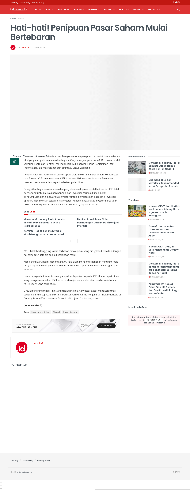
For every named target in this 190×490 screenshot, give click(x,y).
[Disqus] (66, 409)
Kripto (123, 9)
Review (78, 9)
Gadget (108, 9)
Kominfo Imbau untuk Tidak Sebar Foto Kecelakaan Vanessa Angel (161, 231)
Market (137, 9)
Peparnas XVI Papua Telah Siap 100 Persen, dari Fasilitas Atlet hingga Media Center (163, 288)
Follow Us (154, 320)
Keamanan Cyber (40, 312)
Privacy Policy (38, 2)
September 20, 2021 (158, 173)
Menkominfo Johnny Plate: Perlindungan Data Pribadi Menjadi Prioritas (98, 222)
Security (153, 9)
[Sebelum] (70, 241)
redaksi (25, 47)
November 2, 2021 (157, 297)
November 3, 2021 (157, 277)
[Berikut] (75, 241)
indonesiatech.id (24, 472)
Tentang (14, 2)
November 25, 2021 (158, 219)
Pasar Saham (70, 312)
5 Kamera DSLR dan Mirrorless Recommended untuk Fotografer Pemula (163, 183)
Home (38, 9)
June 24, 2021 (40, 47)
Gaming (92, 9)
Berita (49, 9)
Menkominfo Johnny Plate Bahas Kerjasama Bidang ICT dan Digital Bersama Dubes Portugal (163, 268)
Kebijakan (63, 9)
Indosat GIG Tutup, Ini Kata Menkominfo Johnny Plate (163, 249)
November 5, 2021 (157, 239)
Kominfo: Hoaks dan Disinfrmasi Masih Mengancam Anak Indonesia (44, 232)
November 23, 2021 (158, 257)
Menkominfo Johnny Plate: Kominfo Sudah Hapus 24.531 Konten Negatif (164, 166)
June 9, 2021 (155, 190)
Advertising (25, 2)
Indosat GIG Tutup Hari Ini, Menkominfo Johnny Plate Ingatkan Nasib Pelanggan (164, 211)
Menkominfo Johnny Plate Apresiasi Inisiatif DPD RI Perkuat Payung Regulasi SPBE (45, 222)
